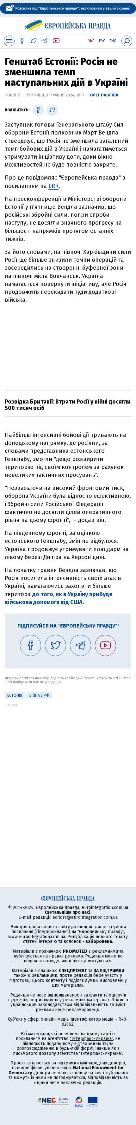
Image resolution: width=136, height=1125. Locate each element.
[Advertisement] (68, 346)
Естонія (14, 695)
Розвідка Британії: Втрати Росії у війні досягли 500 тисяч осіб (68, 404)
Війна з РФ (39, 695)
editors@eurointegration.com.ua (85, 917)
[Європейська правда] (68, 24)
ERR (53, 185)
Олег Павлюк (104, 95)
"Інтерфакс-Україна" (91, 1038)
